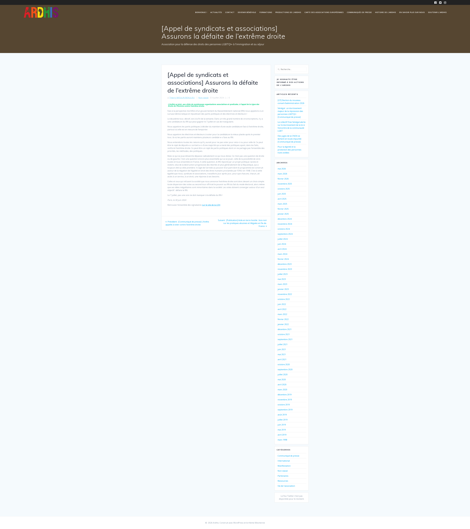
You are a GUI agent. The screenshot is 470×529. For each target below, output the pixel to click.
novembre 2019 (285, 399)
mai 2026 (282, 168)
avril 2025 (282, 198)
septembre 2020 (285, 369)
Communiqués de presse (359, 12)
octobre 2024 (284, 229)
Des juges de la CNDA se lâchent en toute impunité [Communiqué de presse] (289, 139)
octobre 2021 (284, 334)
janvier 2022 (283, 324)
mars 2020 (282, 389)
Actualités (216, 12)
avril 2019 (282, 434)
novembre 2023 (285, 269)
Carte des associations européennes (324, 12)
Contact (230, 12)
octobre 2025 (284, 188)
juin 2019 (282, 424)
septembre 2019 (285, 409)
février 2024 (283, 259)
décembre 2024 (285, 219)
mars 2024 (282, 254)
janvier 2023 (283, 289)
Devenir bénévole (247, 12)
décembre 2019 (285, 394)
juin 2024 (282, 244)
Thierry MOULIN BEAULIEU (182, 97)
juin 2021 (282, 349)
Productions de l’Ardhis (288, 12)
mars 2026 (282, 173)
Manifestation (284, 465)
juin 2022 (282, 304)
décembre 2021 (285, 329)
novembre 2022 (285, 294)
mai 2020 (282, 379)
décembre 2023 (285, 264)
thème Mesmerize (256, 522)
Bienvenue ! (201, 12)
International (284, 460)
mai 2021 (282, 354)
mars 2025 (282, 203)
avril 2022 (282, 309)
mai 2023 (282, 279)
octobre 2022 (284, 299)
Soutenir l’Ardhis (437, 12)
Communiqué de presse (288, 455)
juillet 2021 (283, 344)
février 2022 (283, 319)
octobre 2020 (284, 364)
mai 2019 (282, 429)
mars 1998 (282, 439)
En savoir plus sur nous (412, 12)
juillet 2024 (283, 239)
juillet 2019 (283, 419)
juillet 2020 (283, 374)
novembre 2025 (285, 183)
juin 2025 (282, 193)
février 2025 (283, 209)
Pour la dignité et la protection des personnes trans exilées (289, 149)
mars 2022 (282, 314)
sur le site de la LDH (211, 205)
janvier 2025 (283, 214)
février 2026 (283, 178)
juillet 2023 (283, 274)
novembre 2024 (285, 224)
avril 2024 (282, 249)
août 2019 (282, 414)
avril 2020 (282, 384)
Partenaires (283, 476)
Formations (265, 12)
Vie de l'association (286, 486)
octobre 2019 (284, 404)
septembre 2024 (285, 234)
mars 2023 (282, 284)
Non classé (203, 97)
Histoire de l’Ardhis (385, 12)
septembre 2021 (285, 339)
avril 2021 (282, 359)
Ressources (283, 481)
